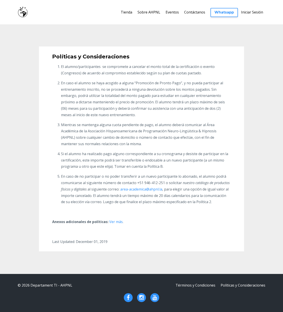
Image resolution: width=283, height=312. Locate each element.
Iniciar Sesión (252, 12)
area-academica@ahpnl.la (141, 189)
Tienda (126, 12)
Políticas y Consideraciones (243, 285)
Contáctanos (194, 12)
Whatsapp (224, 12)
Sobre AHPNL (149, 12)
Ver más (116, 221)
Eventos (172, 12)
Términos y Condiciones (195, 285)
